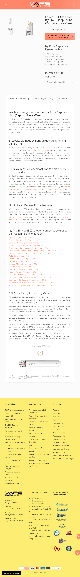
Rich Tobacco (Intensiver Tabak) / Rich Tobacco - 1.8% (33, 277)
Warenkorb (57, 413)
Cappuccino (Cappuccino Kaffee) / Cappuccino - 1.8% (32, 251)
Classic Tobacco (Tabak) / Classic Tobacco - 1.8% (30, 253)
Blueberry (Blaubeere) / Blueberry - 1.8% (27, 245)
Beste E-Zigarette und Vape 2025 (13, 414)
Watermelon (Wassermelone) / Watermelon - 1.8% (30, 285)
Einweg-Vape (65, 17)
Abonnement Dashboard (62, 455)
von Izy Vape (40, 150)
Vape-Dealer (42, 572)
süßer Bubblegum (55, 189)
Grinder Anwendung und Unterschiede (14, 438)
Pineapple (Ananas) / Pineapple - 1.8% (26, 275)
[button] (6, 4)
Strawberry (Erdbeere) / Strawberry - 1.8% (27, 280)
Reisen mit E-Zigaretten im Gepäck (38, 423)
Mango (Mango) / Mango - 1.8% (23, 264)
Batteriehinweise (59, 433)
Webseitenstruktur (59, 436)
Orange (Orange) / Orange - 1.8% (23, 269)
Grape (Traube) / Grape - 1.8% (22, 259)
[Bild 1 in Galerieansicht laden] (10, 21)
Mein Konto (57, 416)
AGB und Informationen (61, 452)
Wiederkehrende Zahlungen (63, 459)
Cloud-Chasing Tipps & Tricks (13, 420)
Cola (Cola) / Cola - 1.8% (19, 256)
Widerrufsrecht (58, 426)
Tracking (56, 410)
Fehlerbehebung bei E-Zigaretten (13, 432)
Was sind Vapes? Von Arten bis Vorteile (39, 465)
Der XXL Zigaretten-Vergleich (12, 426)
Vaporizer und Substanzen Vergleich (39, 455)
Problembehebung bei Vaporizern (37, 411)
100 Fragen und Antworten (15, 410)
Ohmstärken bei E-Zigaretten (12, 479)
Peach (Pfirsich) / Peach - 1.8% (22, 272)
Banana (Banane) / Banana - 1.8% (23, 243)
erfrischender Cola (20, 217)
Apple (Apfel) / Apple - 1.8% (21, 237)
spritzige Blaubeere (33, 189)
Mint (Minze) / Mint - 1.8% (20, 267)
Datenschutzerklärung (61, 449)
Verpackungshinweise (61, 446)
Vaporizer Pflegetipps (37, 451)
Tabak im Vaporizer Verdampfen (36, 429)
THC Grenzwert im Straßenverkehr (36, 435)
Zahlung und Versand (60, 442)
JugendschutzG (58, 429)
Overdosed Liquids (12, 484)
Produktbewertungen (60, 439)
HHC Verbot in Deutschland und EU (15, 444)
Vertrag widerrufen (11, 573)
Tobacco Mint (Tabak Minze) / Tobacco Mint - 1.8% (31, 283)
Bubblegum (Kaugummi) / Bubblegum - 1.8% (28, 248)
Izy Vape (49, 17)
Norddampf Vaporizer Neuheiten (13, 473)
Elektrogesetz (58, 423)
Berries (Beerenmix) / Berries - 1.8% (24, 240)
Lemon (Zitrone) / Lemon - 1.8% (23, 261)
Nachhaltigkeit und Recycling (12, 467)
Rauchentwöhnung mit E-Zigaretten (38, 417)
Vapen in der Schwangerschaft (35, 446)
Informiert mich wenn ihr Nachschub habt (58, 36)
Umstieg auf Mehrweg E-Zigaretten (38, 440)
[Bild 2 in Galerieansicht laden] (10, 31)
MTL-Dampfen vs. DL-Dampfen (13, 461)
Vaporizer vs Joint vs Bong (39, 460)
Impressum (57, 420)
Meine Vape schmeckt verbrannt (13, 455)
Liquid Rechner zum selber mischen (15, 450)
